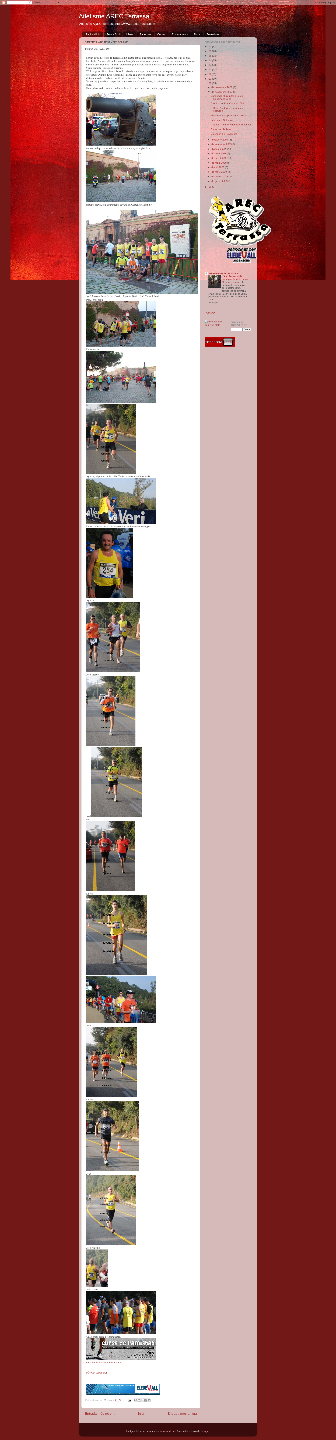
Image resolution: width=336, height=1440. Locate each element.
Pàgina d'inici (93, 34)
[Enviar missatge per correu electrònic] (129, 1400)
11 (210, 74)
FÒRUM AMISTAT (96, 1372)
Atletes (130, 34)
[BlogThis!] (139, 1400)
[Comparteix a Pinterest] (149, 1400)
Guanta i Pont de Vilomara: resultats (231, 124)
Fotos (197, 34)
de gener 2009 (219, 181)
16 (210, 51)
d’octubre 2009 (220, 139)
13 (210, 65)
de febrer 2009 (220, 176)
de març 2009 (219, 172)
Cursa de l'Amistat (221, 129)
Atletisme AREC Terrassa (114, 16)
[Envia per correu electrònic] (135, 1400)
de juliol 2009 (219, 153)
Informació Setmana (222, 120)
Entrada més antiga (182, 1413)
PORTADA (210, 312)
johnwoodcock (168, 1431)
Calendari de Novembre (224, 134)
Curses (161, 34)
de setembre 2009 (221, 144)
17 (210, 46)
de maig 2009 (219, 162)
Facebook (145, 34)
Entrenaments (180, 34)
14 (210, 60)
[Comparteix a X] (142, 1400)
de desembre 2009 (222, 87)
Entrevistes (212, 34)
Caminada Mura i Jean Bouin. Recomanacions (227, 97)
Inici (141, 1413)
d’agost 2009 (218, 149)
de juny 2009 (218, 158)
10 (210, 79)
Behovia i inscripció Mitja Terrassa (229, 115)
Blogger (205, 1431)
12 (210, 69)
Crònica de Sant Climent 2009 (227, 103)
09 (210, 83)
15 (210, 55)
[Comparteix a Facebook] (145, 1400)
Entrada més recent (99, 1413)
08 (210, 187)
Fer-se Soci (113, 34)
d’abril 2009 (218, 167)
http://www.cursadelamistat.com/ (103, 1362)
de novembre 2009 (222, 92)
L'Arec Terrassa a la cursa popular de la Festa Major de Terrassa (235, 279)
